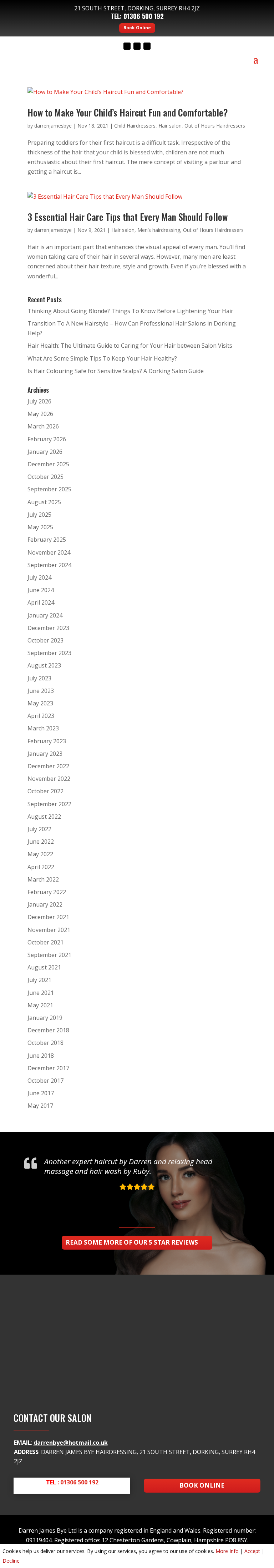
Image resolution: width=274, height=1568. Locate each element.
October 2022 (45, 791)
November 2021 (48, 930)
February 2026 (46, 439)
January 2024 (44, 615)
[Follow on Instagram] (147, 46)
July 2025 (39, 514)
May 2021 (40, 1005)
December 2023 (48, 628)
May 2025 (40, 527)
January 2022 (44, 904)
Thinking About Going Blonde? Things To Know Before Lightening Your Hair (130, 311)
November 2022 (48, 779)
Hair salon (170, 125)
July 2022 (39, 829)
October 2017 (45, 1081)
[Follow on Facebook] (127, 46)
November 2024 (48, 552)
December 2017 (48, 1068)
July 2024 (39, 577)
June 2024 (40, 590)
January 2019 (44, 1018)
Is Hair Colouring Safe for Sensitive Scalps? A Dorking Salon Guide (115, 371)
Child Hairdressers (135, 125)
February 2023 (46, 741)
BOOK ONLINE (201, 1485)
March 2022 (43, 879)
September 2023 (49, 653)
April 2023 (40, 716)
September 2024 (49, 565)
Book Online (137, 28)
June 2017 (40, 1093)
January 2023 (44, 754)
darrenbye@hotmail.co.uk (71, 1443)
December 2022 (48, 766)
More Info (227, 1551)
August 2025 (44, 502)
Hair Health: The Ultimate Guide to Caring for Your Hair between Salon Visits (129, 345)
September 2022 (49, 804)
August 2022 (44, 816)
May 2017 (40, 1106)
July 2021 (39, 980)
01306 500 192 (143, 16)
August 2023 (44, 665)
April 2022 (40, 867)
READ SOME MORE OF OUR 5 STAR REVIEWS (132, 1242)
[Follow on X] (137, 46)
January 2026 (44, 452)
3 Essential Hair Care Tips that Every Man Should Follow (127, 217)
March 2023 (43, 728)
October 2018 (45, 1043)
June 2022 (40, 841)
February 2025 (46, 540)
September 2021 (49, 955)
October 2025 (45, 477)
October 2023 (45, 640)
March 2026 (43, 426)
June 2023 (40, 691)
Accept (252, 1551)
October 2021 (45, 942)
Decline (11, 1560)
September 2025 (49, 489)
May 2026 (40, 414)
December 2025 (48, 464)
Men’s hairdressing (158, 230)
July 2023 (39, 678)
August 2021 (44, 967)
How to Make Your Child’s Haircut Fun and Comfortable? (127, 112)
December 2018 (48, 1030)
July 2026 (39, 401)
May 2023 (40, 703)
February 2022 (46, 892)
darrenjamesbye (53, 125)
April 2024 (40, 602)
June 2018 (40, 1056)
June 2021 (40, 993)
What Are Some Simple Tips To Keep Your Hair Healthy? (102, 358)
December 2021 (48, 917)
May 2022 (40, 854)
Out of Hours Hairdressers (214, 125)
